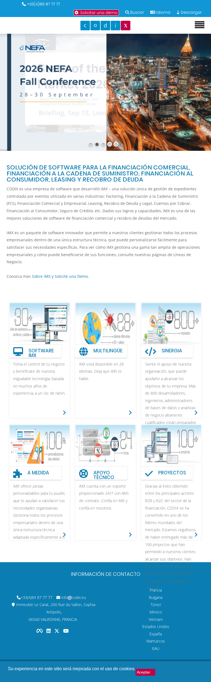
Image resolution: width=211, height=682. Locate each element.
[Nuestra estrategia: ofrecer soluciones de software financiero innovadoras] (105, 449)
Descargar (191, 12)
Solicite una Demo (71, 276)
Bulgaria (155, 597)
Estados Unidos (155, 626)
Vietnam (156, 619)
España (155, 633)
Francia (156, 590)
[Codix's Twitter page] (57, 630)
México (155, 612)
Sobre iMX (41, 276)
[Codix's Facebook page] (40, 630)
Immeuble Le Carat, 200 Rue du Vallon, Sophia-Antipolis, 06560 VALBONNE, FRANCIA (56, 612)
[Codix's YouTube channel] (66, 630)
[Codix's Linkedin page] (49, 630)
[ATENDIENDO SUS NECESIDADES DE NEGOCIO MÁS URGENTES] (105, 327)
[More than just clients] (171, 449)
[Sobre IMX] (39, 327)
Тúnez (156, 604)
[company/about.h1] (171, 327)
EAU (155, 648)
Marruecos (155, 641)
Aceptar (143, 672)
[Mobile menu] (199, 25)
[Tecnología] (39, 449)
